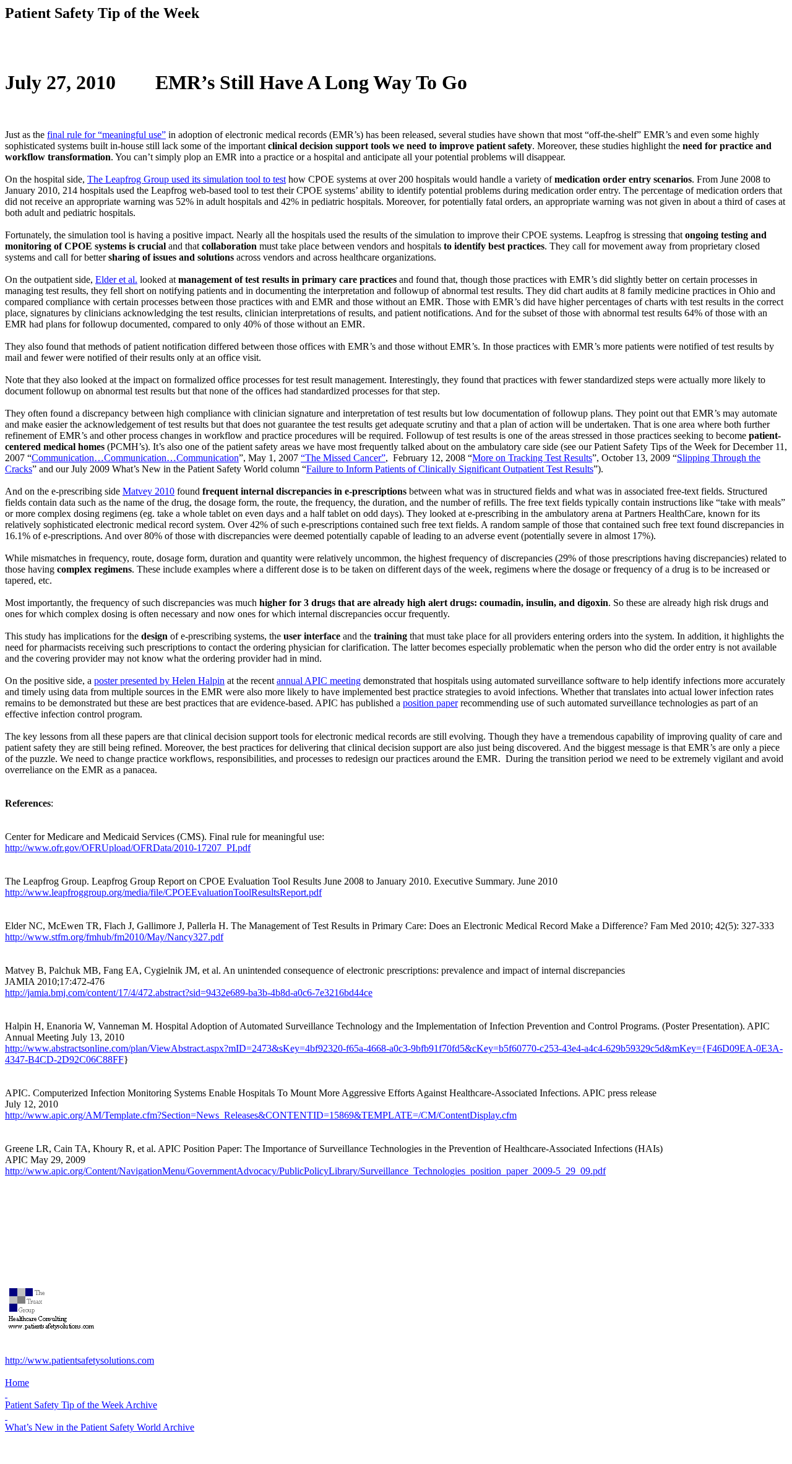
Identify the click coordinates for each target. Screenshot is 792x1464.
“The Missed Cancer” (343, 458)
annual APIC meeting (319, 680)
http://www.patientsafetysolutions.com (79, 1360)
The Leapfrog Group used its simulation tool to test (186, 179)
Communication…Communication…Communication (135, 458)
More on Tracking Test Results (532, 458)
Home (17, 1382)
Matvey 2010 (148, 491)
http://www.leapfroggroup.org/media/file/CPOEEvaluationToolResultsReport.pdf (163, 892)
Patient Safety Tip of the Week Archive (81, 1405)
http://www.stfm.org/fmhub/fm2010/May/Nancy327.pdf (114, 937)
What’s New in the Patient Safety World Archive (99, 1427)
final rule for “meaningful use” (106, 134)
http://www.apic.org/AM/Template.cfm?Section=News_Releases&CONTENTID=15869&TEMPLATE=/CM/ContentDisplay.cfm (261, 1115)
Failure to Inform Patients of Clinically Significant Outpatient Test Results (449, 469)
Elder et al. (116, 279)
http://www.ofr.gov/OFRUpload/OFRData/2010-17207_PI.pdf (128, 847)
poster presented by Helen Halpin (159, 680)
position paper (430, 703)
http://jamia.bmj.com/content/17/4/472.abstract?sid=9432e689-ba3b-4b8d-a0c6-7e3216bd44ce (188, 992)
